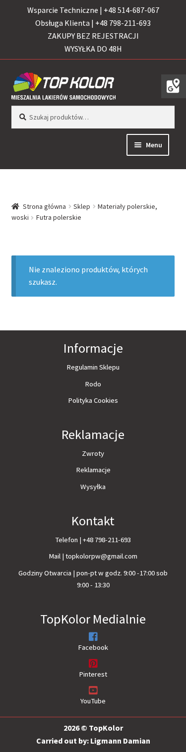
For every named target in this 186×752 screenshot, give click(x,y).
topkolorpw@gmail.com (101, 556)
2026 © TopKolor (93, 728)
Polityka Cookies (93, 400)
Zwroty (93, 453)
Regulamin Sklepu (93, 367)
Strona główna (44, 206)
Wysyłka (93, 486)
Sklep (81, 206)
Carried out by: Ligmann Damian (93, 741)
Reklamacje (93, 469)
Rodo (93, 383)
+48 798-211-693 (107, 539)
